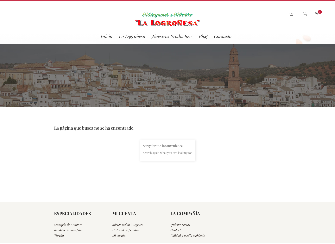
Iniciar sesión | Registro (127, 225)
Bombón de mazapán (68, 230)
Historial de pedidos (125, 230)
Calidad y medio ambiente (187, 236)
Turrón (59, 236)
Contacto (176, 230)
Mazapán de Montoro (68, 225)
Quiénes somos (180, 225)
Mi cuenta (118, 236)
